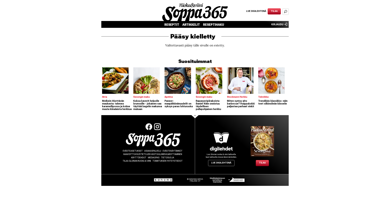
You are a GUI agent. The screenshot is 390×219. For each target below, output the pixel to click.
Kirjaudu (277, 24)
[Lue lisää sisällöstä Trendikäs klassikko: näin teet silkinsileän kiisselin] (273, 80)
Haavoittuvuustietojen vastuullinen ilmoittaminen (152, 154)
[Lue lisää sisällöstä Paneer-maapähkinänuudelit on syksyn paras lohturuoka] (179, 80)
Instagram (157, 126)
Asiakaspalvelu (152, 151)
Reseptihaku (213, 24)
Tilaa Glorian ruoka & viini (137, 161)
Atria (104, 97)
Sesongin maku (141, 97)
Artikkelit (191, 24)
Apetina (169, 97)
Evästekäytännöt (173, 151)
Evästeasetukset (133, 151)
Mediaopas (154, 157)
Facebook (148, 126)
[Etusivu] (153, 139)
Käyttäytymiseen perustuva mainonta (217, 180)
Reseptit (171, 24)
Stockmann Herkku (237, 97)
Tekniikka (263, 97)
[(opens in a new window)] (221, 148)
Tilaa (274, 11)
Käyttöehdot (138, 157)
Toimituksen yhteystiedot (167, 161)
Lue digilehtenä (256, 11)
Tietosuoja (167, 157)
